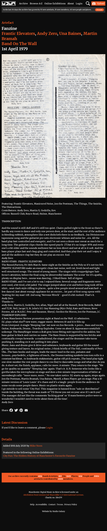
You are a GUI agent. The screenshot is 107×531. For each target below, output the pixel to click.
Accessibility (41, 504)
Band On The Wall (19, 43)
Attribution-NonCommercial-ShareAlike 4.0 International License (53, 495)
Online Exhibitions (55, 3)
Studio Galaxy (58, 511)
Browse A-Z (36, 3)
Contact (51, 504)
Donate (99, 10)
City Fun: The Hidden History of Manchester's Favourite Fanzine (39, 455)
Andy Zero (47, 33)
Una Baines (70, 33)
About (70, 3)
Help (32, 504)
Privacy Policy (70, 504)
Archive (23, 3)
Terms (60, 504)
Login (79, 3)
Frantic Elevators (18, 33)
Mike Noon (36, 445)
